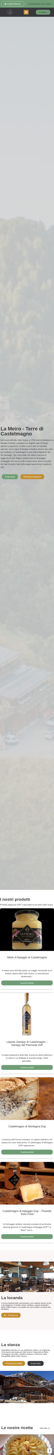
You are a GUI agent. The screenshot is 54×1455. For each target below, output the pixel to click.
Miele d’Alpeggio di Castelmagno (27, 957)
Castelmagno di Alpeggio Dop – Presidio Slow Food (27, 1212)
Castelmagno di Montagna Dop (27, 1126)
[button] (26, 12)
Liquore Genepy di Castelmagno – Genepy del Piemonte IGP (27, 1043)
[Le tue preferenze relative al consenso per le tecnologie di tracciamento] (49, 1450)
